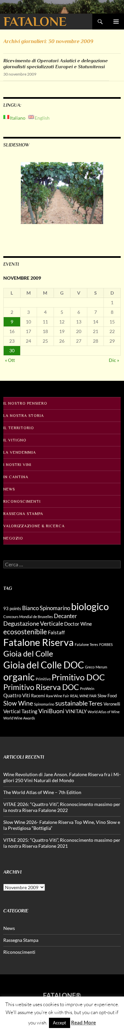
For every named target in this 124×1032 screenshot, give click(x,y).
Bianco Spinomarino (46, 607)
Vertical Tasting (20, 711)
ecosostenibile (25, 632)
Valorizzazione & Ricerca (34, 526)
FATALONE (34, 21)
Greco (90, 667)
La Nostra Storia (23, 415)
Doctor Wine (78, 624)
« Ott (10, 360)
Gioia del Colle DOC (43, 664)
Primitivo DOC (78, 677)
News (9, 489)
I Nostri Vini (17, 464)
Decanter (65, 615)
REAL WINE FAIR (83, 696)
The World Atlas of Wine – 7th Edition (42, 792)
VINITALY (76, 711)
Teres (96, 703)
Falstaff (56, 632)
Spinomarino (44, 704)
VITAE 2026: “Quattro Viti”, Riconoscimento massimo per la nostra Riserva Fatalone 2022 (61, 807)
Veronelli (111, 704)
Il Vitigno (14, 440)
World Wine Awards (19, 718)
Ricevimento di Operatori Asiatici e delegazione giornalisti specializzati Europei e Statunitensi (55, 63)
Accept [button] (59, 1022)
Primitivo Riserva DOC (41, 687)
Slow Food (107, 695)
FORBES (106, 644)
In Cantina (15, 477)
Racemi (38, 695)
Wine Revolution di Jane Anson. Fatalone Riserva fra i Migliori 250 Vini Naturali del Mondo (62, 777)
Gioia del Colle (28, 653)
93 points (12, 608)
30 (12, 350)
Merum (101, 667)
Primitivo (43, 679)
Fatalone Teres (86, 644)
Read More (83, 1022)
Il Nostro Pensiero (25, 403)
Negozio (13, 538)
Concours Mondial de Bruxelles (28, 616)
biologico (90, 606)
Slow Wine (18, 703)
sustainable (71, 703)
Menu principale (116, 21)
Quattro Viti (16, 695)
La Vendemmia (19, 452)
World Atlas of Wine (104, 712)
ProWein (87, 688)
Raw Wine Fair (57, 696)
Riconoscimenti (22, 501)
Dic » (114, 360)
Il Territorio (18, 428)
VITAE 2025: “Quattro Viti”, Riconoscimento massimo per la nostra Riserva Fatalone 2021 (61, 843)
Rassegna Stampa (23, 513)
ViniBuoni (51, 711)
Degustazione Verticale (33, 623)
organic (19, 676)
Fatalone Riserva (38, 642)
